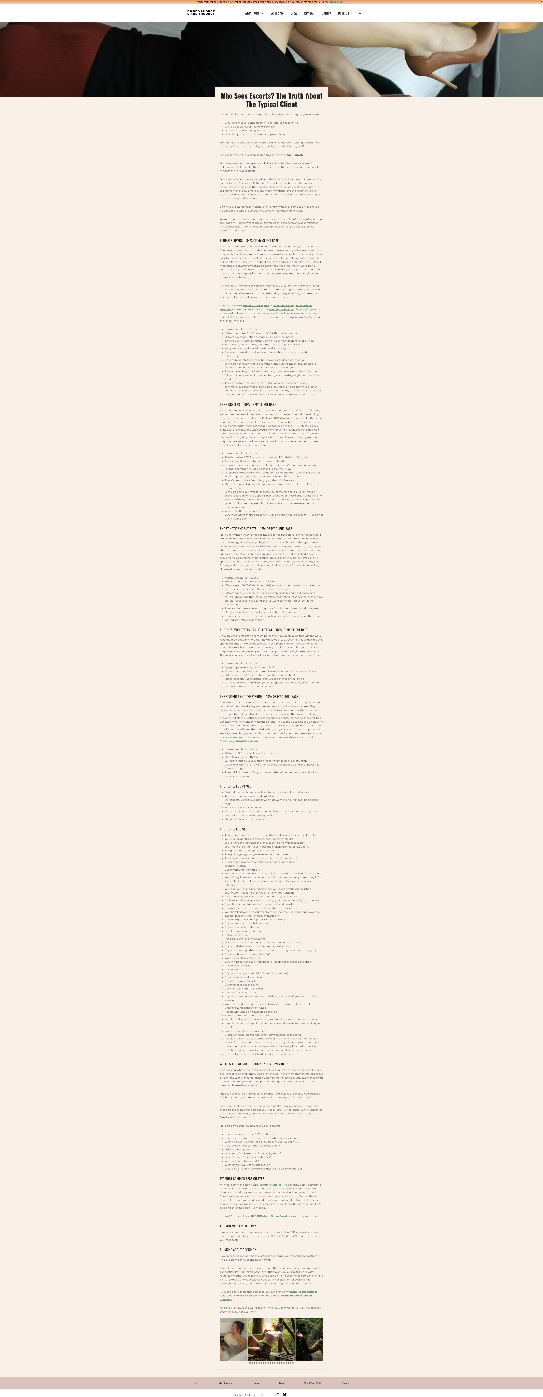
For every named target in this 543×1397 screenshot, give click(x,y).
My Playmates (226, 1383)
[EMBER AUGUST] (201, 12)
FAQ (196, 1383)
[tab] (250, 1363)
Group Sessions (230, 655)
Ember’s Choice (271, 1184)
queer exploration (231, 737)
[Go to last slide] (222, 1339)
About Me (277, 13)
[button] (271, 1339)
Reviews (309, 13)
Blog (294, 13)
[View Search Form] (360, 12)
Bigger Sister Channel (239, 226)
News (256, 1383)
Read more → (338, 2)
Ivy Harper (239, 222)
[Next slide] (321, 1339)
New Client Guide (283, 1307)
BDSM (261, 1216)
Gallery (326, 13)
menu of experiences (303, 1291)
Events (345, 1383)
